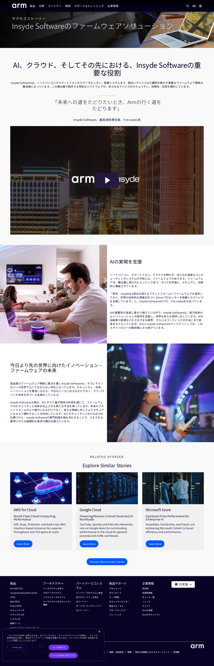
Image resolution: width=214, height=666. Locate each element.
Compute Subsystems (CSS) (23, 592)
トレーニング (115, 614)
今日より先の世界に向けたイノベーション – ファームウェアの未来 (56, 368)
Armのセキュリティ (151, 614)
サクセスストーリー (28, 18)
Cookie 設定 (17, 648)
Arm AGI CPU (16, 588)
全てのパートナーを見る (87, 597)
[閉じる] (99, 631)
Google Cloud (90, 510)
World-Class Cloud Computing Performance (34, 517)
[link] (19, 7)
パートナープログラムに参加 (89, 592)
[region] (53, 644)
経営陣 (145, 588)
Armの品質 (147, 610)
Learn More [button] (23, 544)
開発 (68, 6)
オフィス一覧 (148, 597)
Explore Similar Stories (107, 465)
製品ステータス (116, 605)
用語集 (176, 652)
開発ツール (15, 623)
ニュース (146, 601)
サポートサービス (117, 610)
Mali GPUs (15, 601)
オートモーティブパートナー (89, 605)
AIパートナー (82, 601)
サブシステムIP (17, 614)
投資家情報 (147, 592)
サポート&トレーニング (89, 6)
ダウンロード (115, 592)
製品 (32, 6)
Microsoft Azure (158, 510)
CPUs (12, 597)
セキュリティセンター (119, 601)
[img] (41, 488)
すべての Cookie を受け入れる (63, 655)
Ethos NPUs (16, 605)
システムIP (15, 618)
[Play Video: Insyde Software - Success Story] (107, 180)
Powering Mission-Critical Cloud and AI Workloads (106, 517)
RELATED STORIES (107, 456)
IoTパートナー (83, 610)
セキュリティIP (17, 610)
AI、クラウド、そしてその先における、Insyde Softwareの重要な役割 (107, 68)
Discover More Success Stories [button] (107, 561)
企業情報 (113, 6)
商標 (129, 652)
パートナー (55, 6)
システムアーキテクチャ (54, 597)
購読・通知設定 (116, 652)
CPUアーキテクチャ (52, 592)
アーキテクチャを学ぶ (53, 588)
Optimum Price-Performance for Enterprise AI (167, 517)
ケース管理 (114, 597)
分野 (41, 6)
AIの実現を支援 (126, 261)
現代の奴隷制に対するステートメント (152, 652)
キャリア (146, 605)
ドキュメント (115, 588)
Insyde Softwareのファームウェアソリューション (92, 25)
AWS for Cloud (25, 510)
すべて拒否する (59, 647)
